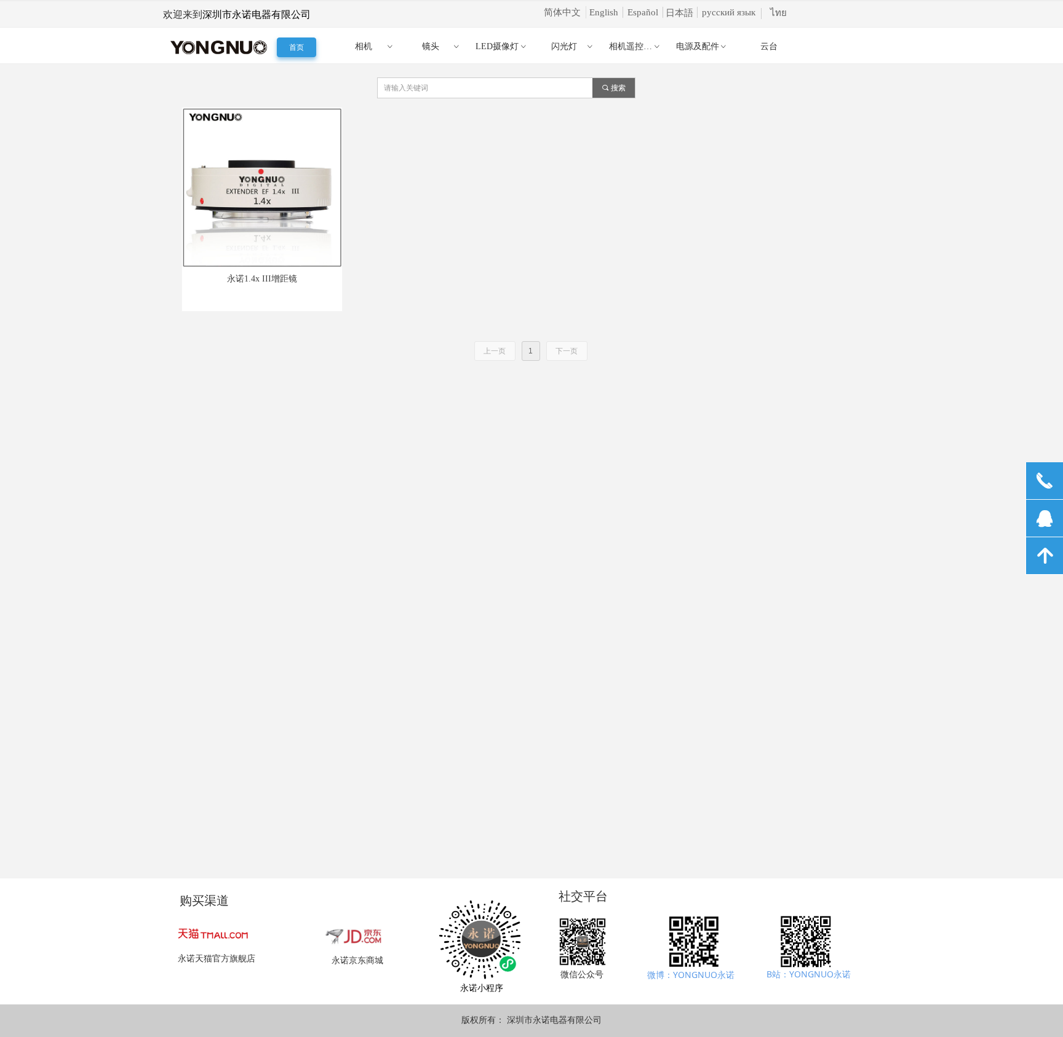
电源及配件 (702, 46)
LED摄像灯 (501, 46)
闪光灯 (572, 46)
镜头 (441, 46)
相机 (374, 46)
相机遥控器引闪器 (639, 46)
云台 (769, 46)
